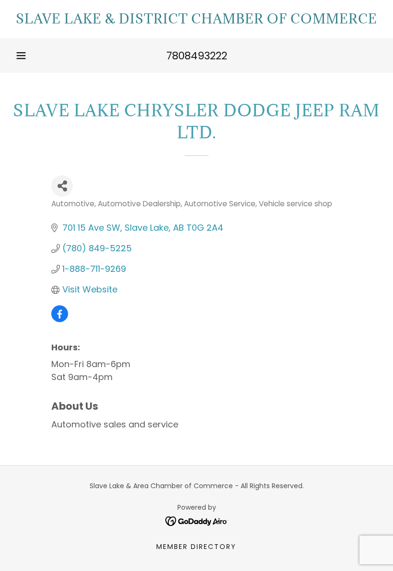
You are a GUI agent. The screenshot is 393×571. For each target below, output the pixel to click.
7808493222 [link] (196, 55)
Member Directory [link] (196, 546)
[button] (21, 55)
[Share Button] (62, 186)
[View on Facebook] (59, 319)
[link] (196, 20)
